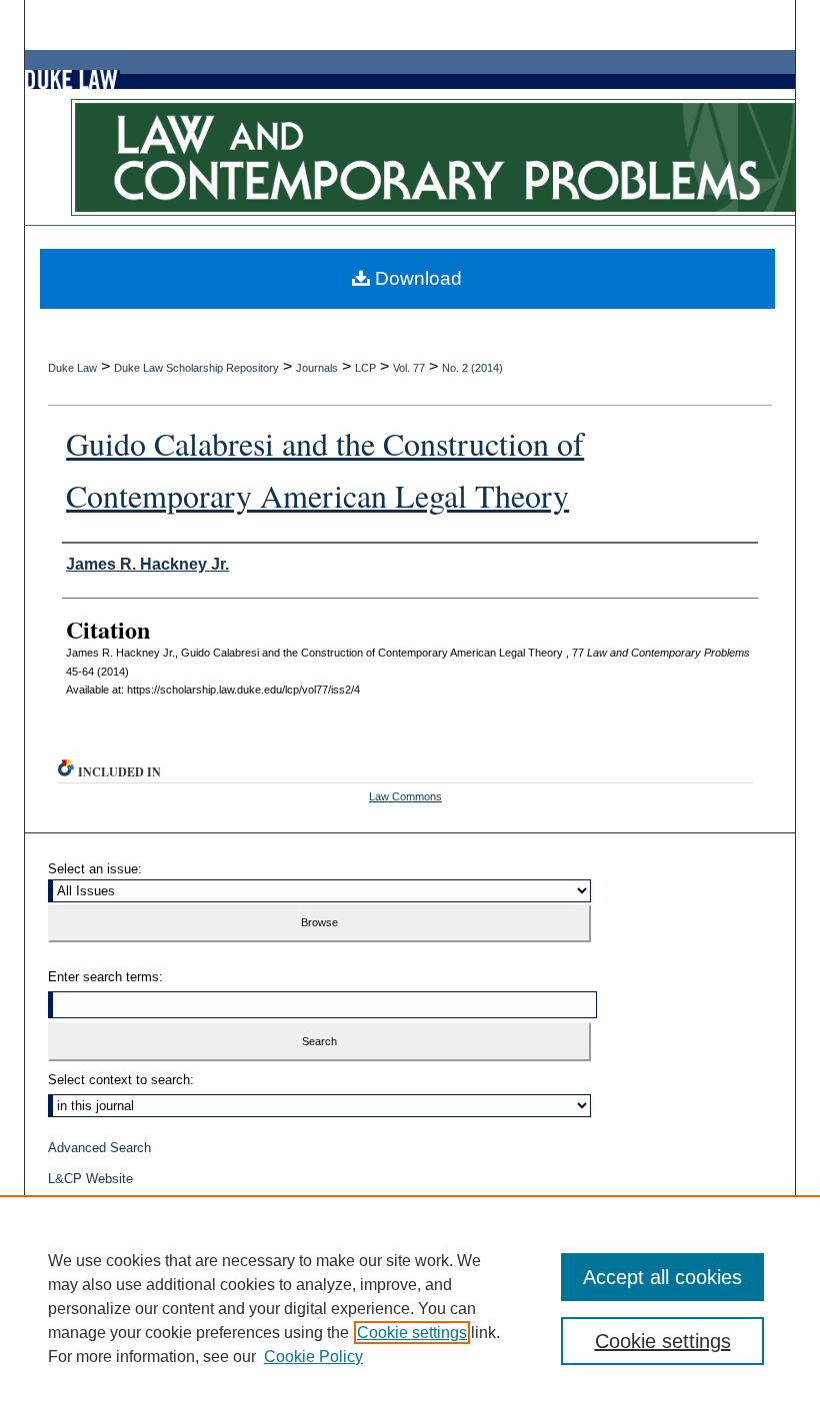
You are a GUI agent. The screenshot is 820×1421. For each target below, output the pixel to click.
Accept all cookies (662, 1277)
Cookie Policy (313, 1356)
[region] (410, 1308)
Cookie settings (412, 1332)
